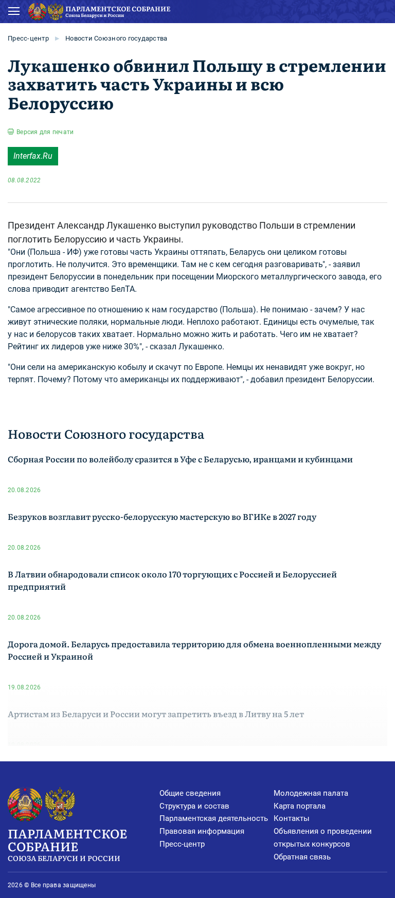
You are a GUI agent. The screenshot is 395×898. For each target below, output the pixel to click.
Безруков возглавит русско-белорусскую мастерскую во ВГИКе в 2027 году (162, 516)
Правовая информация (201, 831)
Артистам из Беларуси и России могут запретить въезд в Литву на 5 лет (156, 713)
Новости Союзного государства (116, 38)
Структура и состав (194, 806)
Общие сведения (190, 793)
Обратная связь (302, 857)
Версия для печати (45, 132)
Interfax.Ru (32, 156)
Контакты (292, 818)
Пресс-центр (28, 38)
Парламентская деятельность (213, 818)
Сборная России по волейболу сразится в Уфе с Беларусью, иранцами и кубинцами (180, 459)
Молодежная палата (311, 793)
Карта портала (300, 806)
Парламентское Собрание (67, 843)
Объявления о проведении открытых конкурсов (323, 838)
